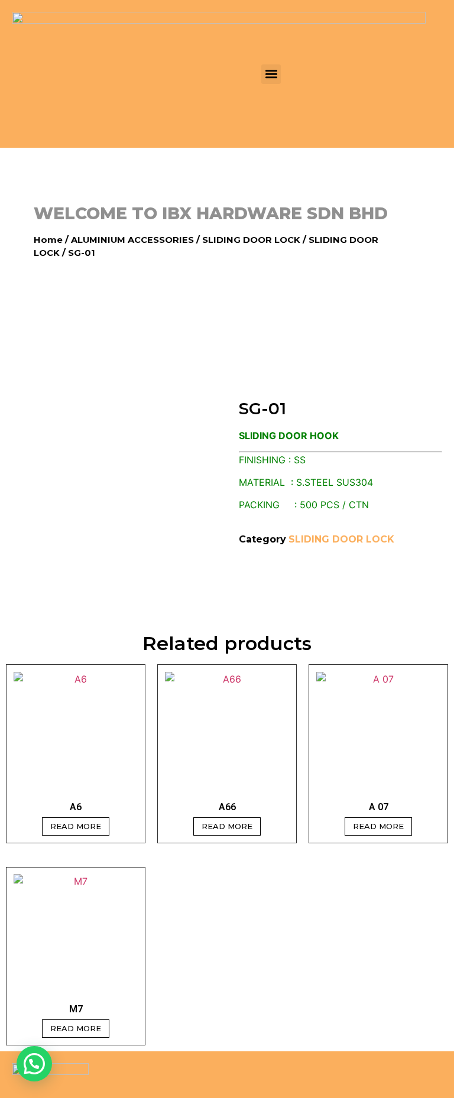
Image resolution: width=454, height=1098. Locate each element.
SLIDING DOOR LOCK (251, 240)
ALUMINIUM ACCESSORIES (132, 240)
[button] (271, 74)
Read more (75, 826)
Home (48, 240)
